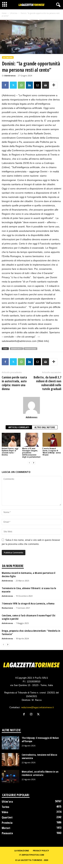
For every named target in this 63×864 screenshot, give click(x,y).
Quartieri (7, 817)
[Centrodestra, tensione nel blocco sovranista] (10, 759)
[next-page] (33, 463)
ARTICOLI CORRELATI (18, 427)
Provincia (7, 823)
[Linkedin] (29, 85)
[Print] (45, 85)
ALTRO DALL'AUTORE (44, 427)
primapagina (30, 348)
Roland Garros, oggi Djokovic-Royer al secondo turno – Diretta (10, 451)
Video (5, 812)
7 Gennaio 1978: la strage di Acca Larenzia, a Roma (28, 603)
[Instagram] (32, 714)
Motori (6, 828)
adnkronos (16, 348)
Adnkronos (10, 75)
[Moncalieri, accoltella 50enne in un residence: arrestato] (10, 776)
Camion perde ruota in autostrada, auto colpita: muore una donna (14, 383)
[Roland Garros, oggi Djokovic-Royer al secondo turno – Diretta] (11, 440)
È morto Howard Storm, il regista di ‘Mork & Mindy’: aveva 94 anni (52, 451)
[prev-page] (29, 463)
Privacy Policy (41, 850)
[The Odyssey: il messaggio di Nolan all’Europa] (10, 742)
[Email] (37, 85)
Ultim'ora (13, 13)
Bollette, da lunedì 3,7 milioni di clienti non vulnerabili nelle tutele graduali (47, 383)
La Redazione (21, 850)
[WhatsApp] (21, 85)
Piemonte (7, 833)
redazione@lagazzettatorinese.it (37, 707)
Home (4, 13)
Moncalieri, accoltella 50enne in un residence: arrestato (40, 773)
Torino (5, 807)
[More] (53, 85)
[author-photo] (31, 405)
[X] (13, 85)
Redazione (7, 608)
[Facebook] (5, 85)
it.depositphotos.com (31, 854)
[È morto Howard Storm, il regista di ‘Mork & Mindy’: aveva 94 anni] (52, 440)
